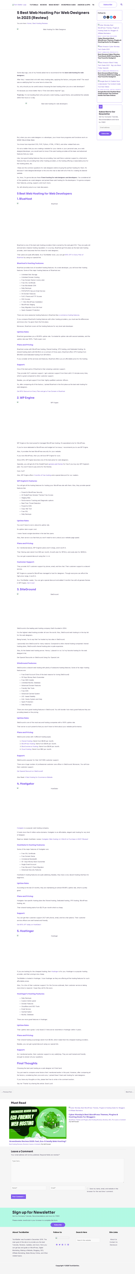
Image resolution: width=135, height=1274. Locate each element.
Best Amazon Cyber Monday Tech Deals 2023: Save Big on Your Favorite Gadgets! (109, 56)
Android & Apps (84, 5)
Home (29, 23)
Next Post (129, 1092)
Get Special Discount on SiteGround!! (30, 771)
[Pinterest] (62, 1244)
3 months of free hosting (42, 475)
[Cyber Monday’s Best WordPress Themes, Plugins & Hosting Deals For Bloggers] (109, 29)
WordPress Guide (68, 5)
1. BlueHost (24, 198)
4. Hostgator (25, 783)
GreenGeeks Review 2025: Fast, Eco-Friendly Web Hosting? (37, 1141)
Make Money (54, 5)
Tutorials (34, 5)
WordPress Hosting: (28, 744)
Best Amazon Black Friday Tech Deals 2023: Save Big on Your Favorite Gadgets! (109, 75)
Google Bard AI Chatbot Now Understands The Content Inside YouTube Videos (109, 93)
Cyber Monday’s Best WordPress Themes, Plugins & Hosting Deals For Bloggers (109, 40)
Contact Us (113, 1242)
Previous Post (7, 1092)
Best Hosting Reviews (40, 23)
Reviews (43, 5)
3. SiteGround (26, 589)
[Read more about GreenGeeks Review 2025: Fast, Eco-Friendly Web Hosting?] (37, 1122)
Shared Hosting (26, 741)
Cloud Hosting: (26, 749)
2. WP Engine (25, 397)
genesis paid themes (56, 464)
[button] (108, 4)
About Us (113, 1239)
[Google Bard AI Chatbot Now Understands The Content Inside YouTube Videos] (109, 84)
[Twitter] (59, 1244)
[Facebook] (56, 1244)
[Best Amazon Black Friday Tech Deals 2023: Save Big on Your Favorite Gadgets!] (109, 65)
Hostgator (20, 828)
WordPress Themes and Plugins (78, 1120)
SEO (110, 1120)
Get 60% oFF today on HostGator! (29, 924)
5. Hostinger (25, 931)
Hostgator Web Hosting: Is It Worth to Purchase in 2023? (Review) (65, 839)
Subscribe (105, 133)
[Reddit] (68, 1244)
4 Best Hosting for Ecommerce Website (38, 777)
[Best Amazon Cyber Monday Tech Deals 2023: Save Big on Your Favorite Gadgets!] (109, 48)
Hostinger (54, 971)
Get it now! (31, 583)
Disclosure (113, 1245)
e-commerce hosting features (69, 315)
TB (93, 5)
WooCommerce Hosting (29, 746)
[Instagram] (65, 1244)
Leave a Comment (34, 1144)
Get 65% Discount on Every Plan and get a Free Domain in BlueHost (41, 391)
